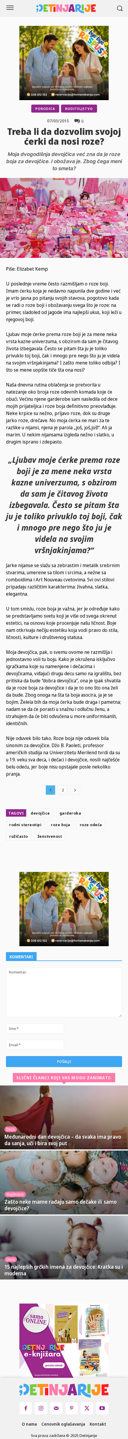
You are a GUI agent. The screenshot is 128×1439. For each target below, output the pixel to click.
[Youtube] (102, 1408)
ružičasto (18, 836)
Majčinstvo (15, 1194)
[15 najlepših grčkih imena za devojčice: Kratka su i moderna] (64, 1247)
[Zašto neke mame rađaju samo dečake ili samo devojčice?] (64, 1182)
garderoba (70, 813)
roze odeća (91, 824)
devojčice (40, 813)
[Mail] (56, 1408)
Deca (11, 1129)
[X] (67, 858)
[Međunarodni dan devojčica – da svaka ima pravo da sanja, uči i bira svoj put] (64, 1117)
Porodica (45, 108)
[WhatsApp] (94, 858)
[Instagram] (41, 1408)
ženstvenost (50, 836)
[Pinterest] (80, 858)
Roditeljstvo (79, 108)
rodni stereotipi (25, 824)
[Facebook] (53, 858)
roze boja (60, 824)
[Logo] (66, 8)
